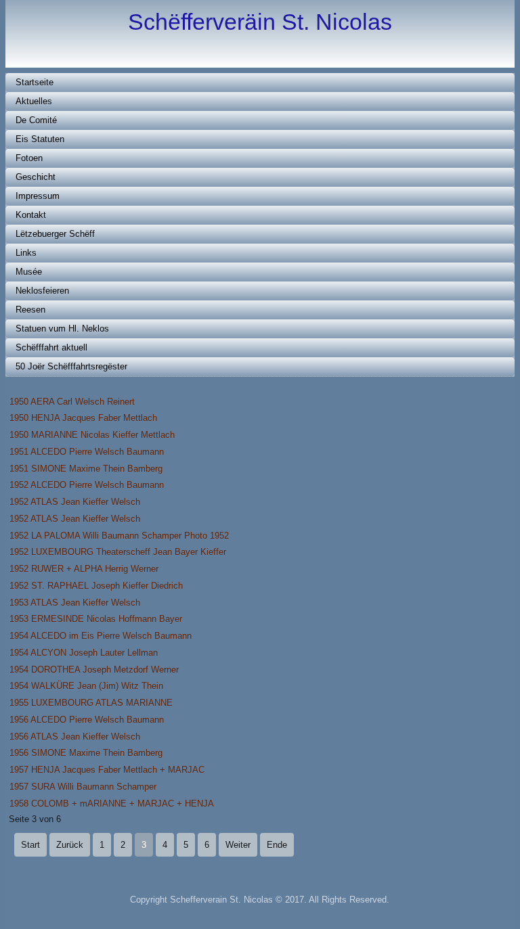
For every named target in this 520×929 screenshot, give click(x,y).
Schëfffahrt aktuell (51, 347)
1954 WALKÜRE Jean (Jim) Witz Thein (86, 686)
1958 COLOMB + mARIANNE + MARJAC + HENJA (111, 803)
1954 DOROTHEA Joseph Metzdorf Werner (94, 669)
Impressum (38, 196)
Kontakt (31, 215)
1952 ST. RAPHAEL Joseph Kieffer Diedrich (96, 586)
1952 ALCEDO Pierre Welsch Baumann (86, 485)
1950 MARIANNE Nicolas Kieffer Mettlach (92, 435)
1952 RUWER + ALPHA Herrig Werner (83, 569)
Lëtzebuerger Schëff (55, 234)
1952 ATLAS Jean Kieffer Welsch (74, 502)
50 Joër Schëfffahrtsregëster (71, 366)
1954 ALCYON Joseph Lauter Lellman (83, 653)
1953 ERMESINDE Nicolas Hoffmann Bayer (95, 619)
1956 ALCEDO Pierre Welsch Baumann (86, 720)
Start (30, 845)
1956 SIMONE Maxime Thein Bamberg (85, 753)
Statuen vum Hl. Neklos (62, 328)
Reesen (30, 309)
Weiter (238, 845)
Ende (277, 845)
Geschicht (36, 177)
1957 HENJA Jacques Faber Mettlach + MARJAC (106, 770)
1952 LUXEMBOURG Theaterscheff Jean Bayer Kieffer (117, 552)
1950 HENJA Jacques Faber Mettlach (83, 418)
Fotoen (29, 158)
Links (26, 253)
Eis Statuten (40, 139)
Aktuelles (34, 101)
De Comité (36, 120)
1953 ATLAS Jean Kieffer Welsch (74, 602)
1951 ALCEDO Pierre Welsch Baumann (86, 452)
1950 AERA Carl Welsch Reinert (72, 401)
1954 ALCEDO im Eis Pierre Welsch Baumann (100, 636)
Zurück (69, 845)
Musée (29, 272)
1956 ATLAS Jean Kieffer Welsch (74, 736)
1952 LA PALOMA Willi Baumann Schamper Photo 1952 (119, 535)
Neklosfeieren (42, 291)
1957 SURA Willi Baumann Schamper (82, 786)
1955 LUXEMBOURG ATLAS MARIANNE (91, 703)
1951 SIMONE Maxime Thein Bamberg (85, 468)
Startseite (34, 82)
